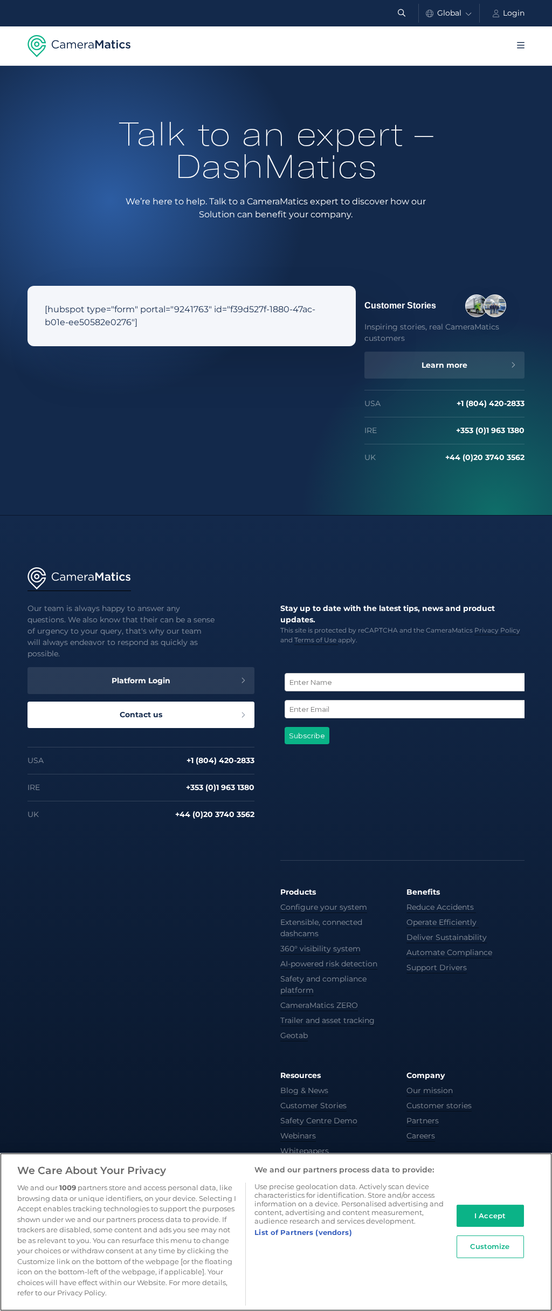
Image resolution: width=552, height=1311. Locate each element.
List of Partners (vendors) (302, 1232)
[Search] (401, 13)
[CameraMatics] (79, 45)
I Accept (490, 1215)
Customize (489, 1246)
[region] (276, 1232)
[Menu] (521, 45)
